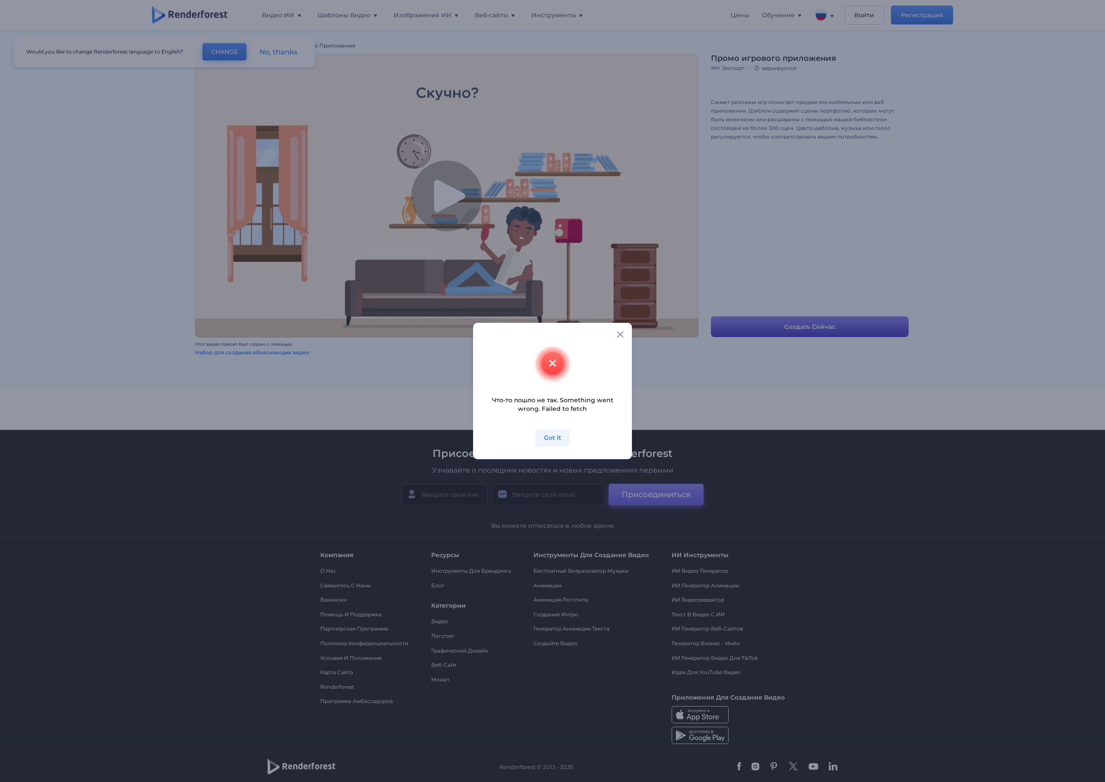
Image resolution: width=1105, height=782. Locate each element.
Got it (552, 437)
